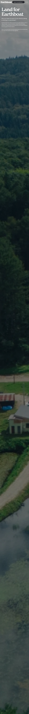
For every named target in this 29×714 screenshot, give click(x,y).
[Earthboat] (6, 2)
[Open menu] (27, 2)
